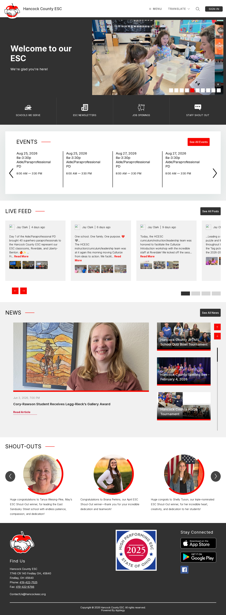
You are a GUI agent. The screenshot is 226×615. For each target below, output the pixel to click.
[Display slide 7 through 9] (206, 293)
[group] (42, 485)
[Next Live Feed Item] (23, 291)
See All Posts (210, 211)
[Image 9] (213, 90)
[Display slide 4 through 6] (195, 293)
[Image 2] (176, 90)
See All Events (199, 142)
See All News (210, 312)
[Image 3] (182, 90)
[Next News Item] (217, 336)
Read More (21, 256)
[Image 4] (187, 90)
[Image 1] (171, 90)
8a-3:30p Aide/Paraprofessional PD (34, 162)
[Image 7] (203, 90)
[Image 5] (192, 90)
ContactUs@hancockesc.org (28, 594)
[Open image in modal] (15, 265)
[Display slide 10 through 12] (216, 293)
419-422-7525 (28, 582)
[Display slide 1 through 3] (185, 293)
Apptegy (120, 610)
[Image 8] (208, 90)
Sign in (214, 9)
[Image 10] (219, 90)
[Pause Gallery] (218, 85)
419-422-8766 (25, 586)
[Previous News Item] (217, 327)
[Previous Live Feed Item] (15, 291)
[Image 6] (198, 90)
